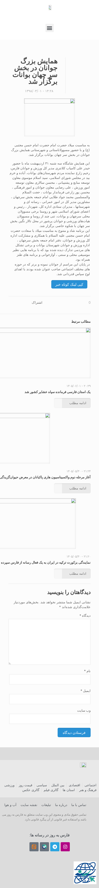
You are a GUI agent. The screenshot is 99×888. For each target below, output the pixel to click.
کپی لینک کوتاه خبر (69, 284)
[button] (49, 28)
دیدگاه (85, 615)
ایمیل (85, 691)
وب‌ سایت (84, 710)
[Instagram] (65, 846)
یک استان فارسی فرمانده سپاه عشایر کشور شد (58, 392)
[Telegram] (54, 846)
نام (87, 671)
